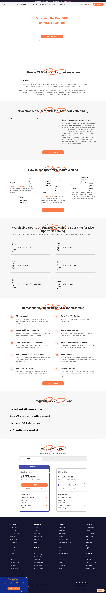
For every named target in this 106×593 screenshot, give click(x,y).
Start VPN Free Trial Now (53, 210)
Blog (87, 556)
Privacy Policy (89, 565)
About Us (61, 568)
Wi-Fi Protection (38, 556)
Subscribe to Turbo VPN (17, 186)
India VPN (36, 539)
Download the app (46, 196)
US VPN (36, 527)
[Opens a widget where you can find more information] (101, 590)
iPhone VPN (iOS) (14, 527)
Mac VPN (12, 536)
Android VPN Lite (14, 533)
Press (60, 550)
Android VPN (13, 530)
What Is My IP (62, 530)
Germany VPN (37, 533)
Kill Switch (36, 551)
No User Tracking (63, 539)
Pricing (16, 4)
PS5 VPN (12, 545)
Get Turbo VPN (98, 4)
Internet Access (38, 565)
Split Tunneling (38, 554)
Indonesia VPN (38, 536)
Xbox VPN (12, 548)
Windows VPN (13, 539)
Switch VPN (13, 550)
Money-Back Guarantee (65, 542)
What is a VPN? (35, 4)
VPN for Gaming (14, 568)
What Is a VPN (63, 527)
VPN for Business (63, 553)
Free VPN (62, 4)
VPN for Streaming (14, 562)
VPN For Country (38, 568)
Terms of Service (90, 568)
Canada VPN (37, 542)
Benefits (61, 536)
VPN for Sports (13, 565)
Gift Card (88, 559)
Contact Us (62, 565)
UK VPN (36, 530)
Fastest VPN (62, 533)
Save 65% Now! (14, 588)
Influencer (61, 548)
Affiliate (61, 545)
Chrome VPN (13, 542)
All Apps (12, 553)
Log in (90, 4)
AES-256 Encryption (39, 562)
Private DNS (37, 559)
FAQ (60, 562)
